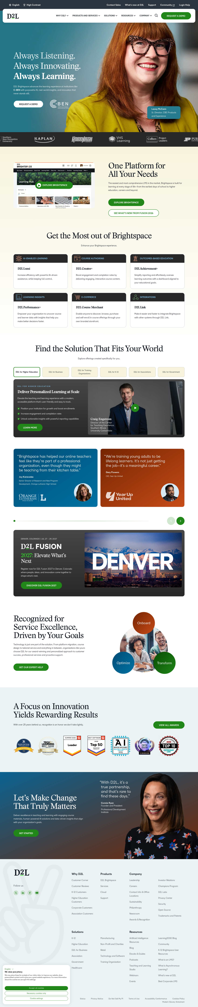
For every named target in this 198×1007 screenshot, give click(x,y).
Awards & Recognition (139, 919)
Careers (133, 886)
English (15, 5)
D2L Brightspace (108, 880)
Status (82, 999)
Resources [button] (127, 16)
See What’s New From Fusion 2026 (133, 213)
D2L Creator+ (84, 268)
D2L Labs (162, 892)
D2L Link (140, 307)
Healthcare (77, 968)
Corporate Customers (82, 908)
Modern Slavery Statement (173, 1002)
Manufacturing (107, 938)
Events (132, 981)
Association (77, 956)
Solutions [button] (109, 16)
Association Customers (82, 914)
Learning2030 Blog (167, 938)
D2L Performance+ (29, 307)
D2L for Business (79, 950)
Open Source (164, 910)
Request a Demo (176, 16)
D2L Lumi (24, 268)
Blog (131, 948)
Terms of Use (134, 999)
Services (104, 886)
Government (77, 962)
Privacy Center (165, 898)
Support (152, 5)
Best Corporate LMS (167, 981)
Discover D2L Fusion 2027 (41, 585)
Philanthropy (135, 908)
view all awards (169, 725)
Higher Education (80, 944)
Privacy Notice (97, 999)
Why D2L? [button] (61, 16)
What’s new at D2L (134, 5)
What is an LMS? (166, 960)
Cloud (103, 892)
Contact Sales (114, 5)
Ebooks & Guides (137, 954)
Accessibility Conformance (156, 999)
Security (162, 904)
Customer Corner (80, 880)
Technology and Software (112, 956)
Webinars (133, 975)
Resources (135, 932)
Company (135, 874)
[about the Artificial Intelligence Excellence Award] (120, 746)
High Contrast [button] (34, 5)
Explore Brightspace (55, 185)
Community (166, 5)
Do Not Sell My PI (116, 999)
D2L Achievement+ (146, 268)
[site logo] (13, 16)
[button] (9, 969)
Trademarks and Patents (169, 916)
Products (106, 874)
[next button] (180, 521)
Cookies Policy (178, 999)
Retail (103, 950)
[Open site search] (156, 15)
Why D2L (77, 874)
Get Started (26, 834)
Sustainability (135, 902)
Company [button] (144, 16)
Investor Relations (166, 880)
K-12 (74, 938)
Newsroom (134, 914)
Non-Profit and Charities (112, 944)
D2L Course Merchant (89, 307)
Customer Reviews (80, 886)
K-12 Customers (79, 892)
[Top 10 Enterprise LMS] (168, 746)
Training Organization (110, 962)
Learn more (30, 429)
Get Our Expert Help (31, 667)
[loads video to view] (135, 408)
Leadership (134, 880)
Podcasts (133, 960)
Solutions (77, 932)
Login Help (184, 5)
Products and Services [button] (85, 16)
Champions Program (168, 886)
